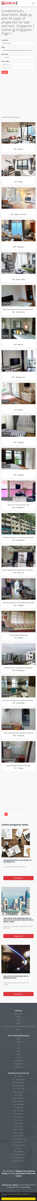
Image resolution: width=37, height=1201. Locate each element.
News (18, 1029)
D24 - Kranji (18, 1148)
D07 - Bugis (18, 1095)
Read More (18, 878)
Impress (18, 1017)
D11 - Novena (18, 1107)
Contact (18, 1020)
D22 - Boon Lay (18, 1142)
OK (18, 1198)
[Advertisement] (18, 93)
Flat (18, 1045)
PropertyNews (18, 1064)
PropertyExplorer (18, 1061)
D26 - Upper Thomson (18, 1155)
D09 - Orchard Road (18, 1101)
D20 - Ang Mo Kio (18, 1136)
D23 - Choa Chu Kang (18, 1145)
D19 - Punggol (18, 1133)
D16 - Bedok (18, 1123)
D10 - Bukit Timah (18, 1104)
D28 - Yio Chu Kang (18, 1161)
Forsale (18, 1054)
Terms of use (18, 1014)
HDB (18, 1051)
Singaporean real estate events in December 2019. (17, 861)
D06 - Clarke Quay (18, 1092)
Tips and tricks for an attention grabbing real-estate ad (18, 1026)
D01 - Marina (19, 1076)
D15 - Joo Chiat (18, 1120)
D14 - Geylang (18, 1117)
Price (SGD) (5, 61)
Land (18, 1048)
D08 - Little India (18, 1098)
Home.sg (11, 1187)
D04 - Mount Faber (18, 1086)
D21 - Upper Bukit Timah (18, 1139)
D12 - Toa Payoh (18, 1111)
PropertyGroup (18, 1067)
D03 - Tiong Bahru (18, 1082)
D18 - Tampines (18, 1129)
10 (3, 817)
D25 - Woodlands (18, 1151)
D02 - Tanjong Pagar (18, 1079)
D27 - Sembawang (18, 1158)
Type (3, 47)
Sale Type (4, 54)
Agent (18, 1039)
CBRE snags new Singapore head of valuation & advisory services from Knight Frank (18, 920)
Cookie (18, 1023)
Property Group (26, 1187)
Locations (4, 40)
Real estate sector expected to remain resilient (16, 977)
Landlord (18, 1042)
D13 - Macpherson (18, 1114)
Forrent (18, 1057)
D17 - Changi (18, 1126)
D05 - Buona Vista (18, 1089)
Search (5, 72)
